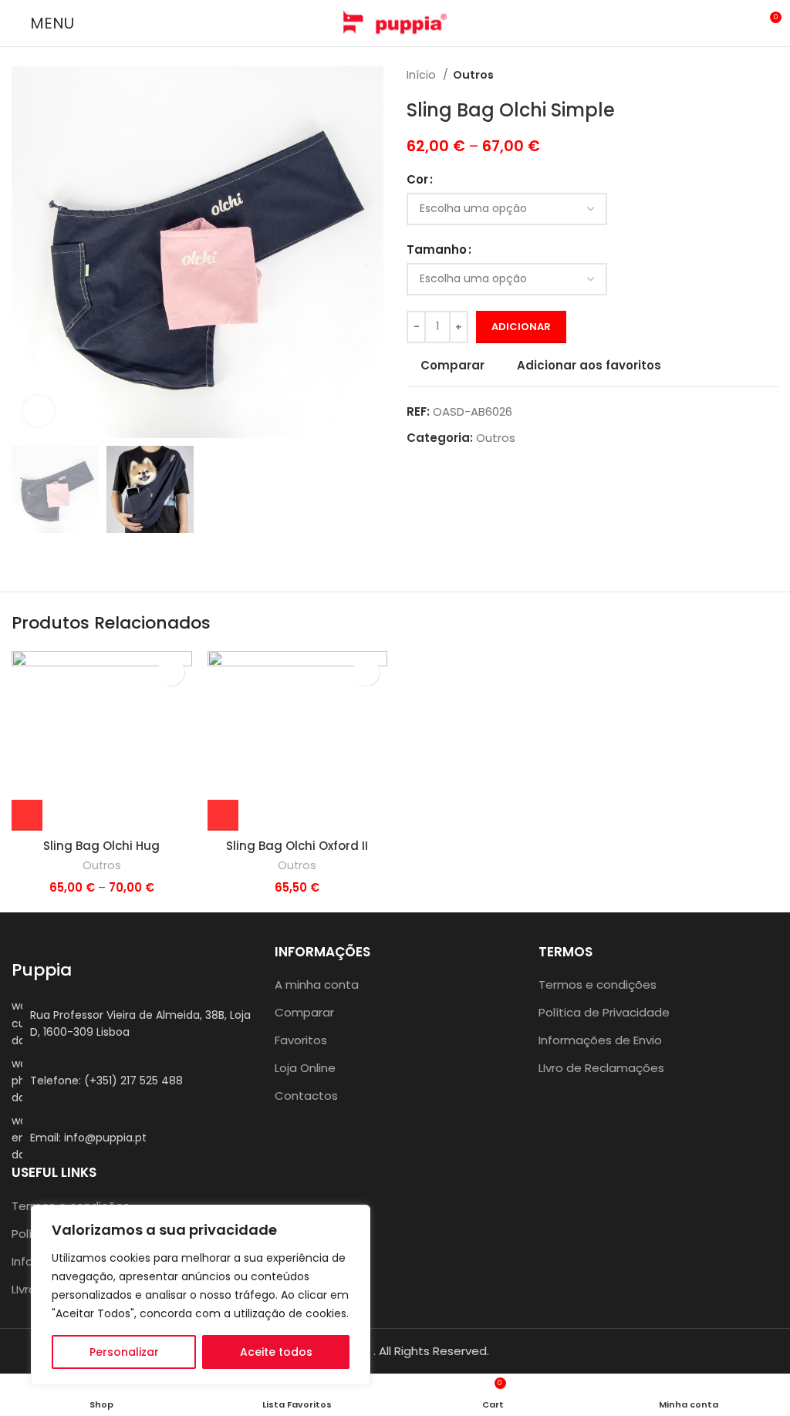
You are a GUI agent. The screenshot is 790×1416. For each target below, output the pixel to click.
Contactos (306, 1095)
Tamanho (437, 249)
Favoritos (301, 1040)
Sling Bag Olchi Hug (101, 846)
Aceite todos (276, 1352)
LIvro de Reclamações (601, 1068)
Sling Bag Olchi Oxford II (297, 846)
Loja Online (305, 1068)
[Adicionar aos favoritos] (170, 672)
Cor (417, 179)
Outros (473, 75)
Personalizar (124, 1352)
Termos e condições (597, 984)
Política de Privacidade (604, 1012)
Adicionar (521, 326)
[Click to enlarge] (38, 411)
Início (423, 75)
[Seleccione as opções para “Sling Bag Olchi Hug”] (27, 815)
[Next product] (770, 75)
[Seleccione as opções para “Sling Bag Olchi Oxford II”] (223, 815)
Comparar (304, 1012)
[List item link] (132, 1081)
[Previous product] (740, 75)
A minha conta (317, 984)
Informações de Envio (600, 1040)
